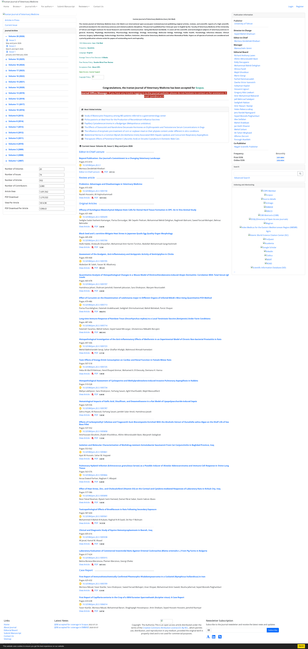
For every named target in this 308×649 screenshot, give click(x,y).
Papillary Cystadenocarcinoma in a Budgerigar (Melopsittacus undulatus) (118, 123)
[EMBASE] (268, 207)
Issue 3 (12, 40)
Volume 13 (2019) (17, 93)
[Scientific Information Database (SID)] (268, 267)
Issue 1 (12, 51)
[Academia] (268, 243)
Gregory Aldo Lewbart (244, 92)
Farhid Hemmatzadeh (244, 79)
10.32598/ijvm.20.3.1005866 (95, 475)
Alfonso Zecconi (241, 136)
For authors (46, 6)
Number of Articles (13, 180)
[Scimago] (268, 203)
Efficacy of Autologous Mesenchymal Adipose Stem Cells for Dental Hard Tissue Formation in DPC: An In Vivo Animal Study (137, 210)
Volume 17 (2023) (17, 70)
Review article (87, 177)
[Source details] (268, 198)
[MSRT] (268, 259)
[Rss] (220, 637)
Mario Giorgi (240, 75)
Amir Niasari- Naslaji (243, 106)
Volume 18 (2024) (17, 65)
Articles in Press (12, 20)
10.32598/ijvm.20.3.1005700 (95, 240)
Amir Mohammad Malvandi (246, 95)
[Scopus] (268, 194)
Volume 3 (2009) (16, 149)
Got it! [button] (301, 646)
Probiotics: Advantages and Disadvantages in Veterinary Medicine (110, 184)
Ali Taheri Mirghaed (243, 132)
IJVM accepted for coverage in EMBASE (71, 627)
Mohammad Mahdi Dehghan (247, 65)
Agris (268, 231)
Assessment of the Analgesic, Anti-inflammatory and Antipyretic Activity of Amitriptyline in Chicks (126, 254)
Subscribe (272, 630)
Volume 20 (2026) (17, 36)
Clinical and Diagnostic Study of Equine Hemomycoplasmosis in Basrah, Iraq (115, 530)
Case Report (86, 570)
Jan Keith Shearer (242, 126)
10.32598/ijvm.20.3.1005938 (95, 537)
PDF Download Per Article (16, 208)
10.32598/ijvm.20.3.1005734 (95, 387)
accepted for (192, 87)
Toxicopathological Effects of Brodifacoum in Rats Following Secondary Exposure (117, 509)
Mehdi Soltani (240, 129)
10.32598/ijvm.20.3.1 (92, 165)
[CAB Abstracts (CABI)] (268, 215)
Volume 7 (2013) (16, 127)
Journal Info (30, 6)
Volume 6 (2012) (16, 132)
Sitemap (7, 639)
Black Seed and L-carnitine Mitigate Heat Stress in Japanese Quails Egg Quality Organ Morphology (126, 233)
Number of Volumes (14, 168)
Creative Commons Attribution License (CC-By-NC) (165, 627)
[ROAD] (268, 263)
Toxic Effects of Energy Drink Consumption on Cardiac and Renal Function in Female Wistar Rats (125, 360)
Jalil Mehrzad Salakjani (244, 99)
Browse (16, 6)
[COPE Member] (268, 190)
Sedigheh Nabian (242, 102)
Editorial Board (10, 630)
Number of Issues (13, 174)
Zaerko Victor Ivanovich (244, 82)
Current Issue (11, 25)
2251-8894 (280, 158)
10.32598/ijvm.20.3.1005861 (95, 452)
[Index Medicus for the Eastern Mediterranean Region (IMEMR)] (268, 227)
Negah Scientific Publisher (246, 146)
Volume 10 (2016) (17, 110)
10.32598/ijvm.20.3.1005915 (95, 557)
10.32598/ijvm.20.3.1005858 (95, 431)
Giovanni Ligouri (241, 89)
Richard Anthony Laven (244, 55)
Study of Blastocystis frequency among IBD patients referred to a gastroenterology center (125, 115)
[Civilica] (268, 255)
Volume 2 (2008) (16, 155)
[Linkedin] (214, 637)
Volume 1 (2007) (16, 161)
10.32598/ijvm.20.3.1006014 (95, 604)
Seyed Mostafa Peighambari (247, 116)
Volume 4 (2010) (16, 144)
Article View (10, 191)
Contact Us (98, 6)
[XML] (134, 146)
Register (300, 6)
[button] (65, 646)
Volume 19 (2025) (17, 59)
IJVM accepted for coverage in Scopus (71, 624)
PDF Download (11, 197)
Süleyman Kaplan (242, 85)
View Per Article (12, 202)
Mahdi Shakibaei (241, 122)
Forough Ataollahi (242, 139)
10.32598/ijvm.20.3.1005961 (95, 516)
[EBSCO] (268, 211)
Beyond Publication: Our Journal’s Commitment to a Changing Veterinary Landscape (119, 158)
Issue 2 (12, 46)
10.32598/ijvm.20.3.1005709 (95, 583)
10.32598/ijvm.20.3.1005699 (95, 217)
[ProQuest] (268, 239)
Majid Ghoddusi (241, 72)
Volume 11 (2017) (17, 104)
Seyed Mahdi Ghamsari (244, 34)
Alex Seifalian (240, 119)
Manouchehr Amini (243, 48)
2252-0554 (280, 160)
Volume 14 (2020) (17, 87)
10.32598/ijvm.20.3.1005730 (95, 191)
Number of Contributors (16, 185)
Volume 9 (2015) (16, 115)
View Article (84, 197)
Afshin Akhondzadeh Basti (246, 59)
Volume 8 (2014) (16, 121)
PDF (109, 172)
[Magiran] (268, 223)
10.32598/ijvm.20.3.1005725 (95, 367)
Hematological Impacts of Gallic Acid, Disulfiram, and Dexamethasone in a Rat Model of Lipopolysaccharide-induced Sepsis (138, 401)
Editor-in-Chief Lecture (91, 151)
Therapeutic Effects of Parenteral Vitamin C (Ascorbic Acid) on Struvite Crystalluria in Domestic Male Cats (132, 138)
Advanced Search (242, 177)
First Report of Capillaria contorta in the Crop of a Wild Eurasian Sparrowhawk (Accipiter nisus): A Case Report (131, 597)
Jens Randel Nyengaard (244, 112)
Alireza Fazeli (240, 69)
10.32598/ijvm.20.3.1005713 (95, 304)
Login (290, 6)
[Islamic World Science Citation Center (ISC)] (268, 235)
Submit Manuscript (66, 6)
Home (6, 6)
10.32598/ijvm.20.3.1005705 (95, 261)
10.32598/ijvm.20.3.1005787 (95, 408)
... (234, 271)
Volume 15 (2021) (17, 82)
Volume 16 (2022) (17, 76)
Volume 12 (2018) (17, 98)
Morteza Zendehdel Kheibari (247, 41)
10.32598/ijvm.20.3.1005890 (95, 495)
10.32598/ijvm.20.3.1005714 (95, 325)
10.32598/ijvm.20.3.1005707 (95, 284)
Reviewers (83, 6)
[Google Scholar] (268, 247)
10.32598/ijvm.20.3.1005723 (95, 346)
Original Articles (88, 203)
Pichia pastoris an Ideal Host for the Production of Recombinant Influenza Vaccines (122, 119)
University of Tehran (243, 23)
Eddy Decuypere (241, 62)
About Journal (10, 627)
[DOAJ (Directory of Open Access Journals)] (268, 219)
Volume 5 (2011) (16, 138)
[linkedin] (268, 251)
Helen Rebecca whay (243, 109)
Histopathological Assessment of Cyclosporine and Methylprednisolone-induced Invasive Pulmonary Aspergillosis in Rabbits (138, 380)
